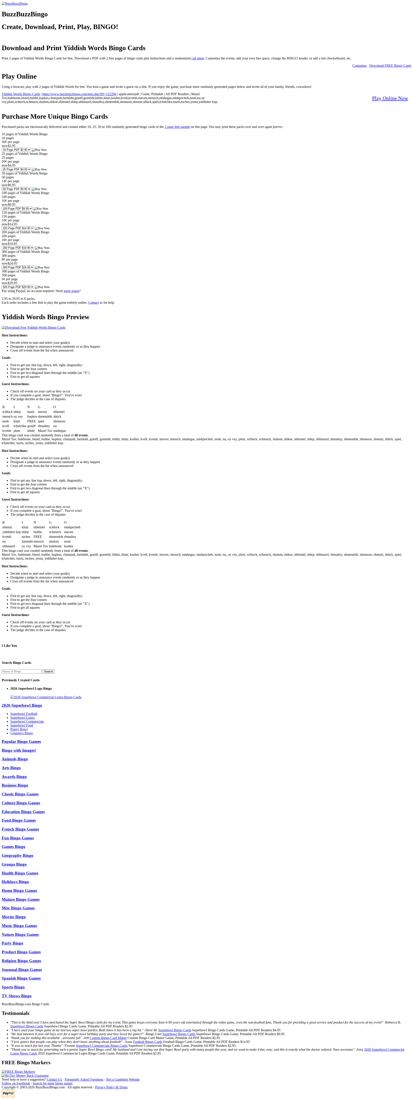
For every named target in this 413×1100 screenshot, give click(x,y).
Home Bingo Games (19, 890)
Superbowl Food (21, 725)
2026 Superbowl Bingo (22, 705)
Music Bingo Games (19, 925)
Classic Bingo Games (20, 794)
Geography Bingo (17, 855)
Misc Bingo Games (18, 908)
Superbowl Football (23, 714)
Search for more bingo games (52, 1083)
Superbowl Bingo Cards (26, 1026)
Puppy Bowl (19, 729)
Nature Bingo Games (20, 934)
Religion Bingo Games (21, 960)
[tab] (206, 705)
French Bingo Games (20, 829)
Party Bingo (12, 943)
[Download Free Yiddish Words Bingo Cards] (33, 327)
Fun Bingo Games (18, 838)
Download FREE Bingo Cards (390, 65)
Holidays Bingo (15, 881)
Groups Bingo (14, 864)
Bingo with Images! (19, 750)
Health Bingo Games (20, 873)
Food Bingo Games (19, 820)
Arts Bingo (11, 767)
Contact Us (54, 1079)
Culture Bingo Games (21, 803)
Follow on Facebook (16, 1083)
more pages (71, 291)
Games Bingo (13, 846)
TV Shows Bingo (17, 996)
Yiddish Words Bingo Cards (21, 94)
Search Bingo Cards (16, 662)
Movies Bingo (14, 917)
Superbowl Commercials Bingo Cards (102, 1045)
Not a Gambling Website (123, 1079)
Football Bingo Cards (147, 1042)
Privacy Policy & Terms (111, 1087)
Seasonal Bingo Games (22, 969)
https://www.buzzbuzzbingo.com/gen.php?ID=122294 (79, 94)
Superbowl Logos (22, 717)
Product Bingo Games (21, 952)
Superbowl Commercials (27, 721)
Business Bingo (15, 785)
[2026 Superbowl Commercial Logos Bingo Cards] (45, 697)
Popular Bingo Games (21, 741)
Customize (359, 65)
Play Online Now (390, 98)
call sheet (197, 58)
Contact (93, 302)
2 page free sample (177, 127)
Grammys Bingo (21, 733)
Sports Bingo (13, 987)
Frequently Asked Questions (84, 1079)
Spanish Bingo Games (21, 978)
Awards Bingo (14, 776)
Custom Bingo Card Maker (108, 1038)
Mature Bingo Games (21, 899)
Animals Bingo (15, 759)
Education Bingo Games (23, 811)
